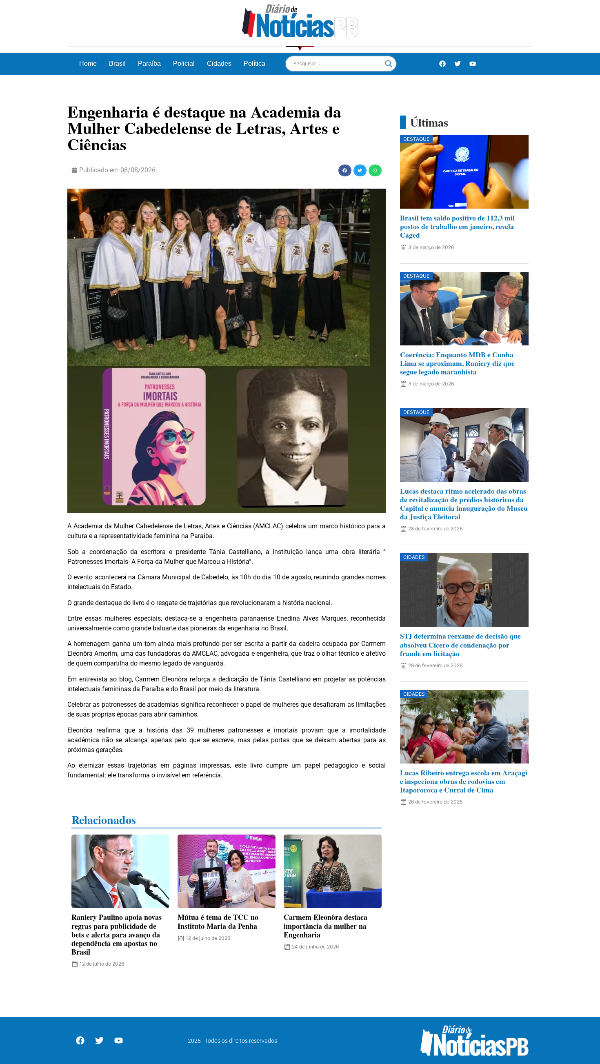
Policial (184, 63)
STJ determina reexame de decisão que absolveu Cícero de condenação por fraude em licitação (460, 644)
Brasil (117, 63)
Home (88, 63)
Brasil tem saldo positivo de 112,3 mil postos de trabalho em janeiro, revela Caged (457, 226)
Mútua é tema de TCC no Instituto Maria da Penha (218, 921)
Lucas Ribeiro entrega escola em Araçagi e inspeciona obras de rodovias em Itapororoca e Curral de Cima (463, 781)
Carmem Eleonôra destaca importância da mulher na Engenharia (325, 925)
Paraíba (149, 63)
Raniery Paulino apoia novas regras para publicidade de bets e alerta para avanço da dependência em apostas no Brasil (116, 934)
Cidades (219, 63)
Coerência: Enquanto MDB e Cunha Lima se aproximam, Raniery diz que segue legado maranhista (457, 363)
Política (254, 63)
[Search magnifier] (388, 63)
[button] (344, 170)
